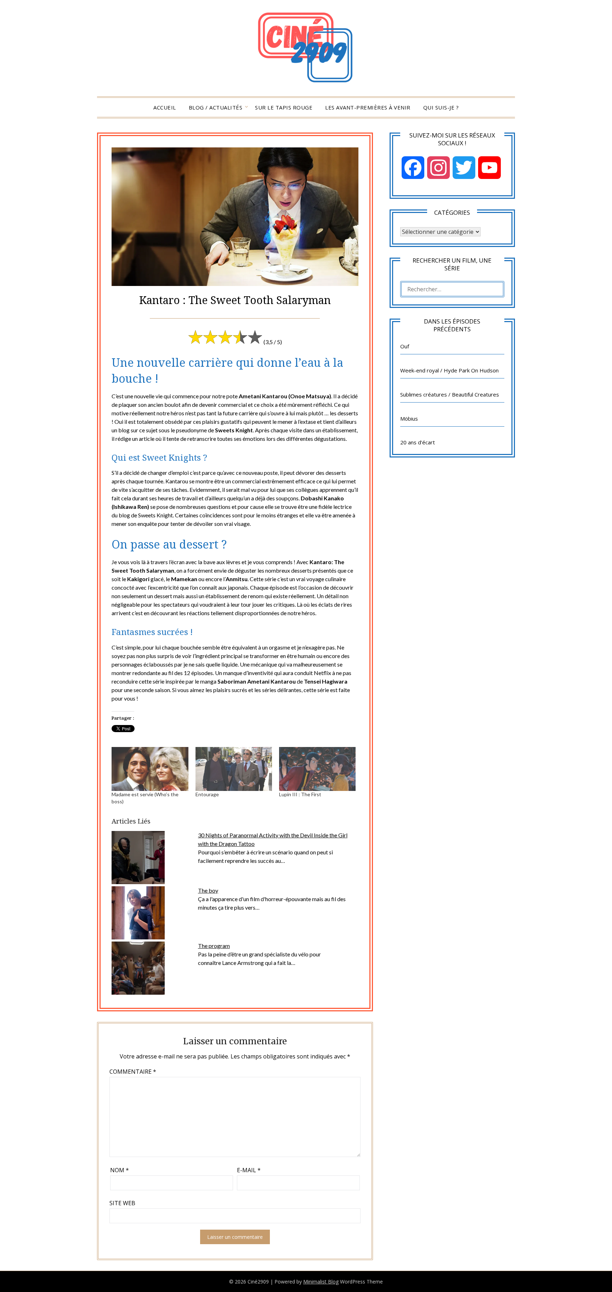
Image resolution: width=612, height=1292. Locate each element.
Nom (119, 1170)
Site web (122, 1203)
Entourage (207, 794)
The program (214, 945)
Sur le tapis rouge (283, 107)
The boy (208, 890)
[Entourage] (234, 769)
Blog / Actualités (216, 107)
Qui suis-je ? (441, 107)
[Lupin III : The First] (317, 769)
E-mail (249, 1170)
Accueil (164, 107)
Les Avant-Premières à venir (367, 107)
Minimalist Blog (321, 1281)
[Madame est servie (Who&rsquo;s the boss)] (150, 769)
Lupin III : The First (300, 794)
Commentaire (132, 1071)
